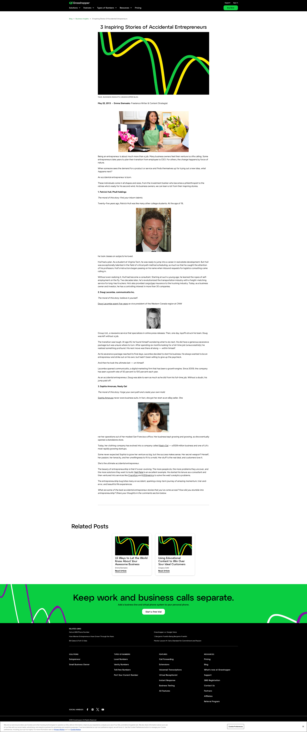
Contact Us (209, 685)
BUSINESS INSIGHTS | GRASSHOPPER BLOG (120, 97)
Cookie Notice (76, 729)
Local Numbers (121, 659)
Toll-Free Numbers (122, 670)
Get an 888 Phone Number (79, 632)
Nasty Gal (163, 445)
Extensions (164, 664)
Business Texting (167, 685)
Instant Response (167, 680)
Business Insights (82, 19)
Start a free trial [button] (153, 611)
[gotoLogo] (79, 2)
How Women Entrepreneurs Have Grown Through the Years (91, 636)
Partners (208, 691)
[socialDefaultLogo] (87, 709)
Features (87, 8)
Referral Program (212, 701)
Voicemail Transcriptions (170, 670)
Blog (70, 19)
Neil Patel (138, 472)
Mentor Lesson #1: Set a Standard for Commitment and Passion (177, 641)
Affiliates (208, 696)
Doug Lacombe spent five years (113, 303)
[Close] (303, 726)
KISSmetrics (148, 475)
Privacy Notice (59, 729)
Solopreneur (74, 659)
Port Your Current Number (126, 675)
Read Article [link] (121, 571)
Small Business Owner (79, 664)
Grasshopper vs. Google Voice (165, 632)
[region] (153, 726)
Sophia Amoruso (105, 398)
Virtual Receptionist (168, 675)
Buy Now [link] (230, 8)
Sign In (235, 3)
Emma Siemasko (122, 103)
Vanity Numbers (121, 664)
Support (227, 3)
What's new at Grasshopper (217, 670)
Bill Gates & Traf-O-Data (78, 641)
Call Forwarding (166, 659)
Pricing (138, 8)
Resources (124, 8)
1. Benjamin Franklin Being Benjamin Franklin (170, 636)
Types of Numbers (105, 8)
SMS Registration (212, 680)
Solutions (73, 8)
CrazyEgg (133, 475)
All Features (164, 691)
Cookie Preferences (236, 726)
